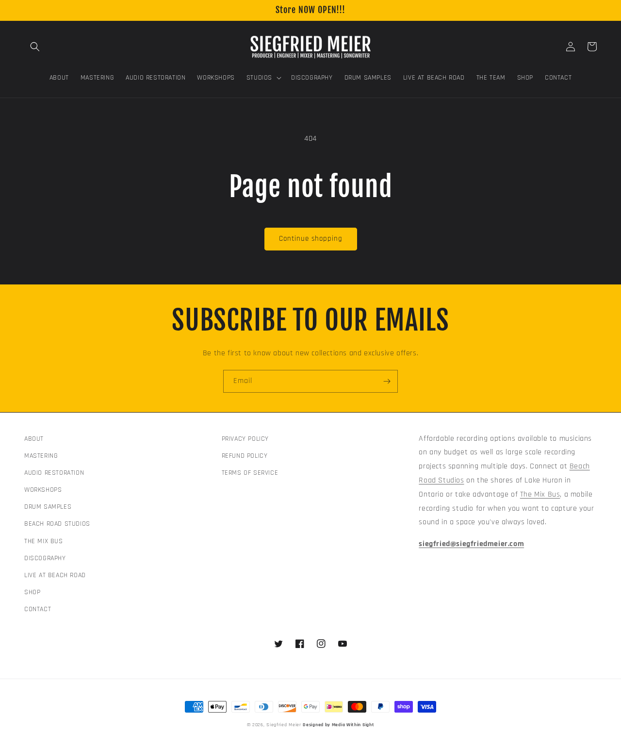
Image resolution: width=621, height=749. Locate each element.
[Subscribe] (386, 381)
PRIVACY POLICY (245, 438)
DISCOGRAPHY (45, 558)
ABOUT (34, 438)
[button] (35, 46)
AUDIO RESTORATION (54, 472)
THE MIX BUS (43, 541)
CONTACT (37, 609)
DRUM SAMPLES (47, 506)
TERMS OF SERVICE (250, 472)
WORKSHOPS (43, 489)
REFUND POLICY (245, 455)
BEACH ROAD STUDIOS (57, 523)
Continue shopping (311, 238)
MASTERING (41, 455)
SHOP (32, 592)
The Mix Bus (540, 494)
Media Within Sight (353, 725)
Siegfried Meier (283, 725)
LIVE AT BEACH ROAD (55, 575)
